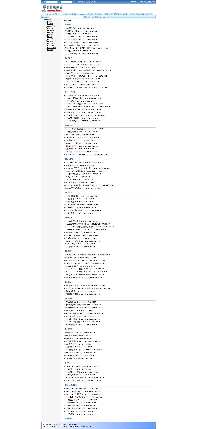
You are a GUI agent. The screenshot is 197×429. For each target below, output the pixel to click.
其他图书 (50, 50)
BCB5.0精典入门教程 (72, 380)
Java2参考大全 (70, 165)
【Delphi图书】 (70, 92)
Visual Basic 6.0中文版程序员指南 (77, 48)
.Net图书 (50, 32)
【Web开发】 (69, 125)
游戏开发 (132, 14)
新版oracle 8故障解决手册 (74, 263)
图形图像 (50, 41)
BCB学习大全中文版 (72, 372)
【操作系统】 (69, 217)
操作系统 (50, 35)
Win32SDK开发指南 (72, 82)
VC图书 (50, 24)
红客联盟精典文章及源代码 (75, 285)
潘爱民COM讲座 (71, 67)
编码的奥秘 (69, 338)
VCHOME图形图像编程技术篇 (76, 87)
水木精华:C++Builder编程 (74, 378)
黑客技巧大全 (70, 232)
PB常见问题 (69, 411)
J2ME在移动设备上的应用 (74, 162)
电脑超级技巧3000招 (72, 294)
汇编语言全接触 (71, 238)
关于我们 (45, 424)
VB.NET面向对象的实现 (73, 210)
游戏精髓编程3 (70, 302)
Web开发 (51, 28)
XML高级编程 (70, 140)
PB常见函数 (69, 414)
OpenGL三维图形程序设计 (74, 313)
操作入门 (50, 39)
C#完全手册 (69, 202)
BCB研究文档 (70, 375)
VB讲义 (68, 51)
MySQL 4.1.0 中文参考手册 (75, 275)
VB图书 (50, 22)
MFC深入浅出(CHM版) (73, 62)
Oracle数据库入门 (71, 266)
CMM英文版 (69, 355)
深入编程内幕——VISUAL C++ (76, 76)
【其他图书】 (69, 418)
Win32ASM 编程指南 (72, 235)
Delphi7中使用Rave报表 (74, 98)
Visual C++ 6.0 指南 (72, 64)
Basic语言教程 (70, 28)
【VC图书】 (68, 58)
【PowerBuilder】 (71, 385)
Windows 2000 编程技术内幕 (75, 230)
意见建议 (65, 424)
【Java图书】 (69, 159)
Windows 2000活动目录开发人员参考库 (79, 227)
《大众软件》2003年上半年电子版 (77, 288)
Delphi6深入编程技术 (72, 109)
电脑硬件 (124, 14)
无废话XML (69, 149)
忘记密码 (87, 2)
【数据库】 (68, 251)
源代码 (99, 14)
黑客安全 (91, 14)
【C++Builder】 (70, 363)
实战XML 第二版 (71, 143)
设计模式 (68, 344)
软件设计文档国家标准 (73, 341)
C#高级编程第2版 (71, 196)
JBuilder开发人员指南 (73, 188)
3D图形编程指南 (71, 325)
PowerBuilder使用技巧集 (74, 394)
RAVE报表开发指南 (72, 95)
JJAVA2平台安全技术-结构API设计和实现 (80, 185)
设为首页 (146, 2)
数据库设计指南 (71, 257)
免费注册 (80, 2)
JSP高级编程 (70, 134)
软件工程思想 (70, 353)
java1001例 (69, 182)
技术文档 (82, 14)
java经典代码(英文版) (73, 174)
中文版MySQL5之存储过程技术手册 (78, 255)
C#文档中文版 (70, 207)
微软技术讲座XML (71, 146)
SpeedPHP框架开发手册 (74, 129)
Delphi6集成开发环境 (72, 112)
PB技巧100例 (70, 405)
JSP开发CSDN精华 (72, 137)
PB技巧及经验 (70, 403)
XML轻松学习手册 (71, 152)
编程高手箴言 (70, 333)
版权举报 (58, 424)
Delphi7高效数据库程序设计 (75, 115)
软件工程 (50, 43)
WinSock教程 (70, 244)
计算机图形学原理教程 (73, 305)
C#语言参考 (69, 199)
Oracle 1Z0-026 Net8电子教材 (76, 272)
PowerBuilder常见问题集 (74, 397)
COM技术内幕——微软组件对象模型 (78, 70)
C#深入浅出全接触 (72, 205)
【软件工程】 (69, 329)
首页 (66, 14)
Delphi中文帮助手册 (72, 121)
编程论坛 (74, 14)
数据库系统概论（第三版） (75, 260)
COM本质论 (69, 73)
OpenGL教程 (70, 316)
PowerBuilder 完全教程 (73, 388)
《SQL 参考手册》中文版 (74, 277)
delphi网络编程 (70, 101)
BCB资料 (68, 369)
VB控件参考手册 (71, 37)
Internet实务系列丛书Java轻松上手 (77, 168)
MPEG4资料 (69, 310)
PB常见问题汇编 (71, 408)
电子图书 (116, 14)
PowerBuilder (52, 48)
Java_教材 (69, 177)
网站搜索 (152, 2)
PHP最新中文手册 (71, 132)
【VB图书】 (68, 25)
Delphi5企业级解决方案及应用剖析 (77, 107)
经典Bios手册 (70, 291)
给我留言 (52, 424)
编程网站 (149, 14)
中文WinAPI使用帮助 (72, 42)
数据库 (50, 37)
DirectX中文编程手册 (72, 319)
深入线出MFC (70, 84)
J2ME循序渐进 (70, 179)
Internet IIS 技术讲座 (72, 241)
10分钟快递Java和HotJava (75, 171)
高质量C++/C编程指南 (73, 79)
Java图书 (51, 30)
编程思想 (68, 347)
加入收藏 (140, 2)
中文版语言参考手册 (72, 45)
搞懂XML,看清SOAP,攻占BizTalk (76, 154)
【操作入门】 (69, 282)
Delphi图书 (51, 26)
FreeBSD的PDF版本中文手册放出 (77, 224)
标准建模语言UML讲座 (73, 350)
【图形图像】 (69, 298)
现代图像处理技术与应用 (74, 308)
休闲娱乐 (141, 14)
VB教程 (68, 34)
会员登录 (93, 2)
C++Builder (51, 45)
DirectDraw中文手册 (72, 322)
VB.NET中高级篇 (71, 54)
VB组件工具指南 (71, 39)
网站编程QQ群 (73, 424)
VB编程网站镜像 (71, 31)
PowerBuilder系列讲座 (73, 391)
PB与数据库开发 (71, 400)
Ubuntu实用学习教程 (72, 221)
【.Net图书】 (69, 192)
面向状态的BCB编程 (72, 366)
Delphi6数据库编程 (72, 118)
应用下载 (107, 14)
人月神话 (68, 358)
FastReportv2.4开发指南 (74, 104)
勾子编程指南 (70, 247)
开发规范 (68, 335)
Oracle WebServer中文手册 (75, 269)
